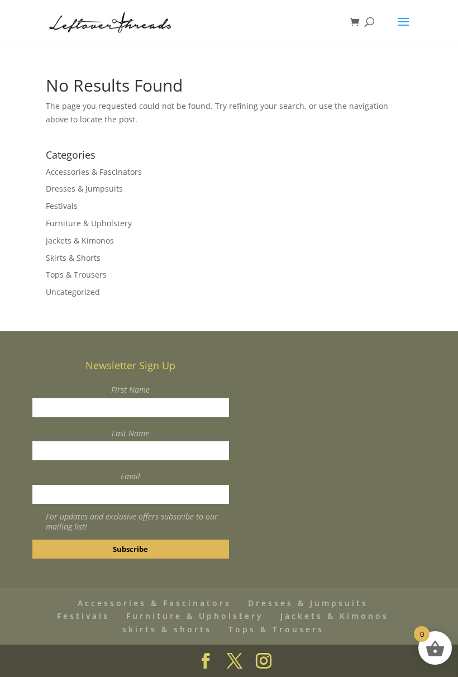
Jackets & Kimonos (80, 240)
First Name (130, 389)
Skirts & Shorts (73, 257)
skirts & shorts (167, 629)
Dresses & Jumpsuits (84, 188)
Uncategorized (73, 292)
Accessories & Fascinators (94, 171)
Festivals (62, 206)
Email (130, 476)
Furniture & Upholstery (89, 223)
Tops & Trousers (76, 274)
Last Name (130, 433)
